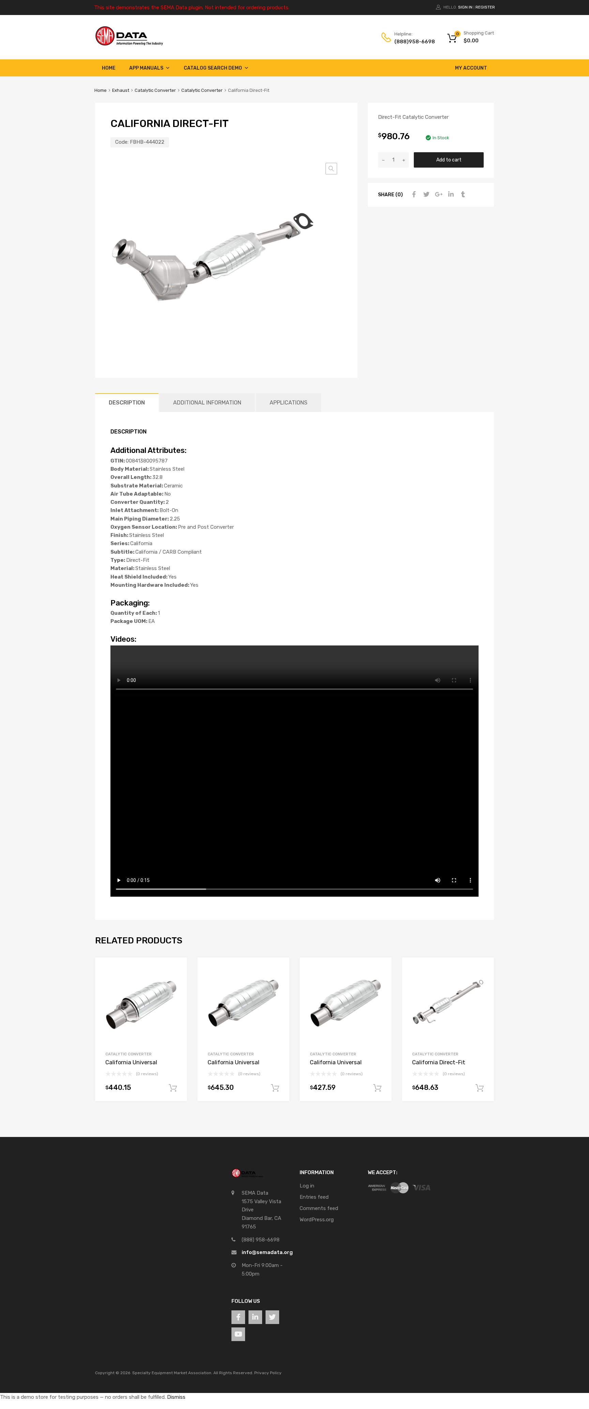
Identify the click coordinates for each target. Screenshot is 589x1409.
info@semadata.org (267, 1252)
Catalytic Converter (155, 90)
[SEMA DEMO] (129, 44)
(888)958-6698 (411, 42)
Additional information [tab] (207, 402)
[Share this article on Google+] (437, 194)
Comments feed (319, 1208)
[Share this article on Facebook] (413, 194)
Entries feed (314, 1197)
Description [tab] (127, 402)
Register (485, 7)
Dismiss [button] (176, 1397)
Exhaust (120, 90)
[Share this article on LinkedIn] (449, 194)
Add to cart (449, 159)
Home (109, 68)
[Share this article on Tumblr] (462, 194)
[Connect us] (238, 1317)
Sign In (465, 7)
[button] (331, 168)
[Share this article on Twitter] (425, 194)
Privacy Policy (268, 1372)
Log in (307, 1186)
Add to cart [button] (173, 1088)
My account (471, 68)
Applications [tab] (288, 402)
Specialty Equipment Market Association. (172, 1372)
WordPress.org (317, 1219)
